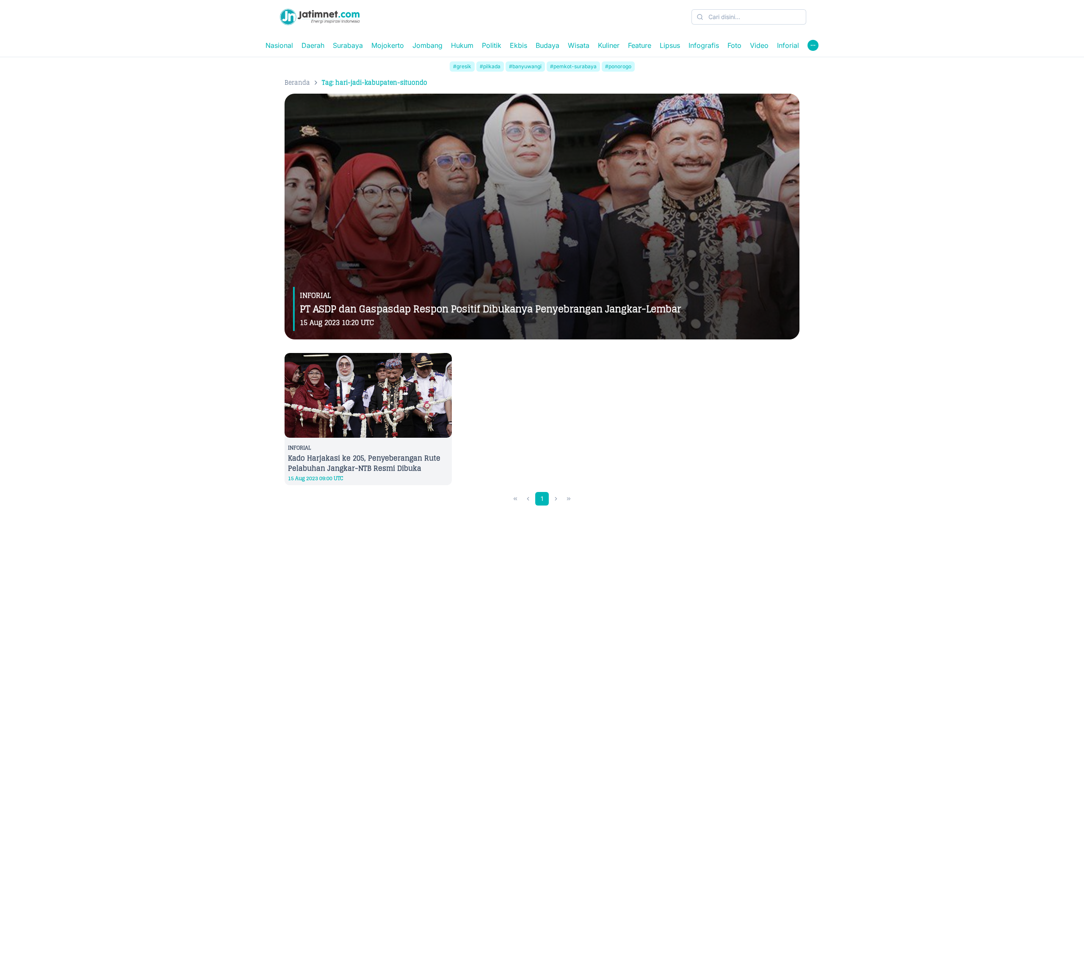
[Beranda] (320, 17)
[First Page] (515, 498)
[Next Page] (555, 498)
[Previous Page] (528, 498)
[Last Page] (568, 498)
